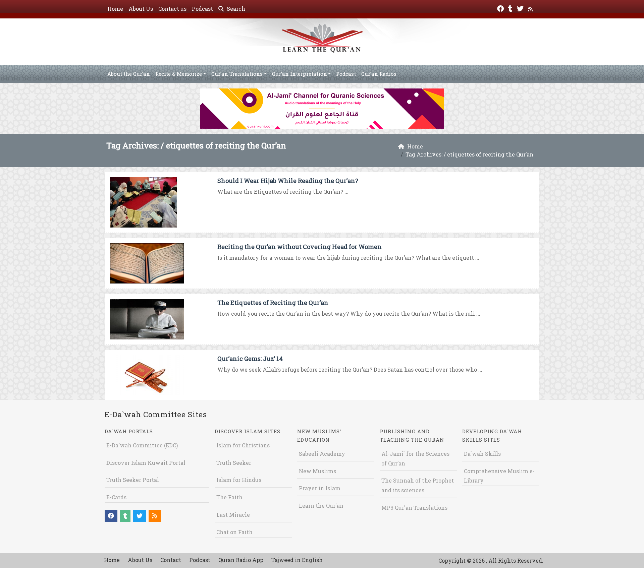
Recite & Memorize (178, 73)
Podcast (202, 8)
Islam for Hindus (238, 479)
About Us (140, 8)
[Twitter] (521, 7)
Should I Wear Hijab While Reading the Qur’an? (287, 181)
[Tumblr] (511, 7)
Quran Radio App (240, 559)
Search (235, 8)
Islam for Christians (243, 445)
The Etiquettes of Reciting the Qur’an (272, 303)
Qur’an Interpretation (299, 73)
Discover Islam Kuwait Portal (145, 462)
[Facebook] (501, 7)
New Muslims (317, 471)
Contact (170, 559)
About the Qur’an (128, 73)
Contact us (172, 8)
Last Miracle (233, 514)
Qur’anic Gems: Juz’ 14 (250, 359)
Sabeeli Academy (322, 453)
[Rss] (531, 7)
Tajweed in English (297, 559)
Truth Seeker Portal (132, 479)
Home (115, 8)
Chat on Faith (234, 531)
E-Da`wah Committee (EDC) (142, 445)
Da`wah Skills (482, 453)
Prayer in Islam (319, 488)
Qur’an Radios (378, 73)
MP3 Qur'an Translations (414, 507)
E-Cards (116, 497)
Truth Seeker (233, 462)
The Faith (229, 497)
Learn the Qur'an (321, 505)
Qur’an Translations (237, 73)
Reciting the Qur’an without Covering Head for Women (299, 247)
